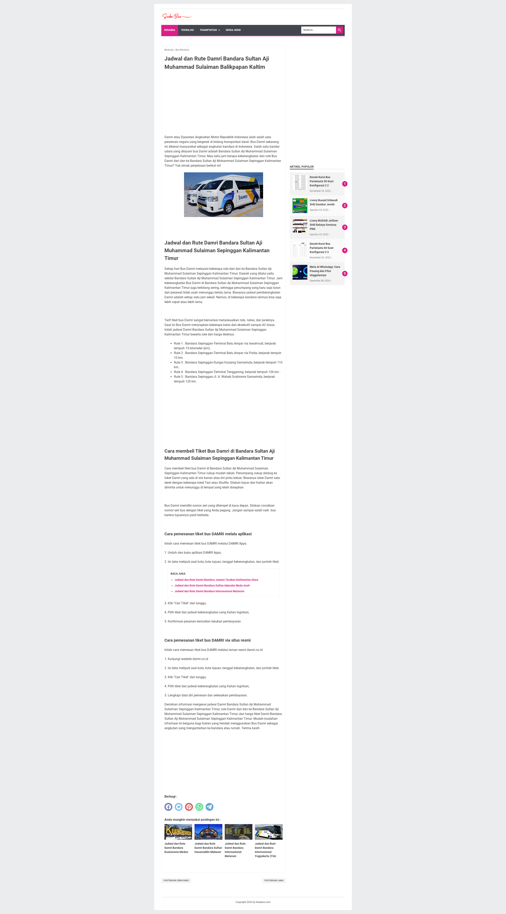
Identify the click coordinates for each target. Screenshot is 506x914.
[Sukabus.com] (177, 17)
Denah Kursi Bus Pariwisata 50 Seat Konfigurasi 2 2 (321, 181)
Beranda (169, 30)
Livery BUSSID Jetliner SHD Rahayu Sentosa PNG (324, 224)
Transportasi (208, 30)
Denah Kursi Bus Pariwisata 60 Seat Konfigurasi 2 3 (321, 248)
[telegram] (209, 807)
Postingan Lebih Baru (176, 880)
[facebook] (168, 807)
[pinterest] (189, 807)
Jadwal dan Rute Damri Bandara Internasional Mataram (209, 591)
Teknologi (187, 30)
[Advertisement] (223, 102)
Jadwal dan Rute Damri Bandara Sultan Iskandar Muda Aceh (212, 585)
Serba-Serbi (233, 30)
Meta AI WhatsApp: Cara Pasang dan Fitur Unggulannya (325, 271)
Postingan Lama (273, 880)
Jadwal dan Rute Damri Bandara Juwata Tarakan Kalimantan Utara (216, 579)
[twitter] (179, 807)
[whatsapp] (199, 807)
